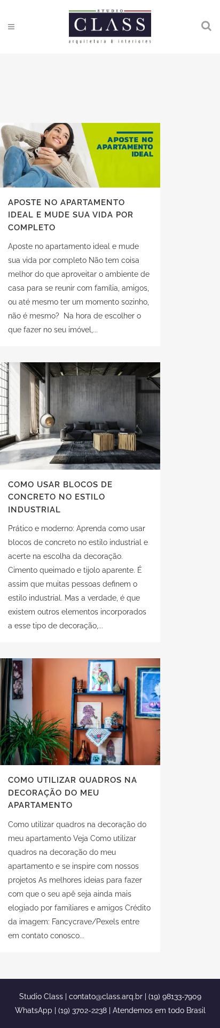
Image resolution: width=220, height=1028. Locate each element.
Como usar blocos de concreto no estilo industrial (60, 497)
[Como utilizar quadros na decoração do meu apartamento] (80, 711)
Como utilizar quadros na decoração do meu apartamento (72, 792)
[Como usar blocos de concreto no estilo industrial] (80, 415)
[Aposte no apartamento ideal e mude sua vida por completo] (80, 155)
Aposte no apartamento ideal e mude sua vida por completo (70, 215)
